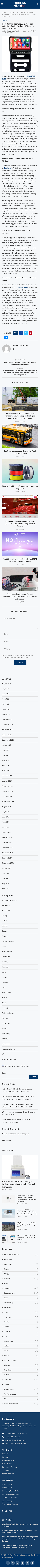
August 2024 (6, 807)
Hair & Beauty (21, 1303)
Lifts (21, 1336)
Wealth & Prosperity (21, 1404)
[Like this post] (16, 333)
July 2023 (5, 873)
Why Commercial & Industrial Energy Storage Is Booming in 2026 (26, 1225)
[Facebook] (7, 1563)
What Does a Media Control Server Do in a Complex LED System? (26, 1237)
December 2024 (7, 786)
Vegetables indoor (21, 1394)
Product (12, 12)
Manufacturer (21, 1341)
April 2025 (5, 766)
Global (21, 1298)
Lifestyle (21, 1331)
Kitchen (21, 1327)
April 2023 (5, 889)
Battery (21, 1269)
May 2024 (5, 822)
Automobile (21, 1264)
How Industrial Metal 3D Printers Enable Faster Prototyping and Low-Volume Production (26, 1198)
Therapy (21, 1384)
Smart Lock (21, 1370)
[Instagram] (17, 1563)
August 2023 (6, 868)
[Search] (38, 4)
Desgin (21, 1283)
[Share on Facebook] (21, 333)
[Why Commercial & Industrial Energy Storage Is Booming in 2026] (8, 1226)
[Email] (32, 1563)
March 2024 (6, 832)
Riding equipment (21, 1360)
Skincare (21, 1365)
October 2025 (7, 735)
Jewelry (21, 1322)
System (21, 1375)
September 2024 (8, 802)
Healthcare (21, 1307)
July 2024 (5, 812)
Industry (21, 1312)
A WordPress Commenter (10, 1134)
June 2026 (5, 694)
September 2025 (8, 740)
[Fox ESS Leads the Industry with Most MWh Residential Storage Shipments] (20, 544)
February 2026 (7, 714)
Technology (21, 1380)
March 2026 (6, 709)
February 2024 (7, 837)
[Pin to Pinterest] (30, 333)
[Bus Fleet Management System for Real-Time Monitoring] (20, 436)
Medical (21, 1346)
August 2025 (6, 745)
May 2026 (5, 699)
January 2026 (7, 719)
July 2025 (5, 750)
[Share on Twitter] (26, 333)
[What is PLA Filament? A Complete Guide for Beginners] (20, 471)
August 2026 (6, 684)
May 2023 (5, 884)
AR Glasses (21, 1259)
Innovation (21, 1317)
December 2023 (7, 848)
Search (4, 1073)
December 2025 (7, 725)
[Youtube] (27, 1563)
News (21, 1351)
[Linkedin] (22, 1563)
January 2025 (7, 781)
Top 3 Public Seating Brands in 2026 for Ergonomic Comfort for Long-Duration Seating (20, 523)
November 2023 (7, 853)
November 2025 (7, 730)
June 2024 (5, 817)
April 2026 (5, 704)
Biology (21, 1274)
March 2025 (6, 771)
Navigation (25, 1134)
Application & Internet (21, 1255)
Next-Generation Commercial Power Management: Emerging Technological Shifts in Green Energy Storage (20, 416)
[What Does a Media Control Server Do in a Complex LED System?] (8, 1239)
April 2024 (5, 827)
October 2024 (7, 796)
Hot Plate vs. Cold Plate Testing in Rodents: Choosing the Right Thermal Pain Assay (18, 1184)
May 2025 (5, 760)
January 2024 (7, 843)
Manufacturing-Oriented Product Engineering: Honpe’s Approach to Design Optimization (20, 596)
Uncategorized (21, 1389)
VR (21, 1399)
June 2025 (5, 755)
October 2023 (7, 858)
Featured (21, 1288)
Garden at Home (21, 1293)
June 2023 (5, 878)
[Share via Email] (6, 337)
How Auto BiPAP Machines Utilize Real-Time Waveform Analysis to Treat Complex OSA (27, 1212)
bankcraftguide (14, 31)
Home (4, 12)
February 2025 (7, 776)
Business (21, 1279)
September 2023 (8, 863)
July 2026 (5, 689)
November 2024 (7, 791)
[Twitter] (12, 1563)
